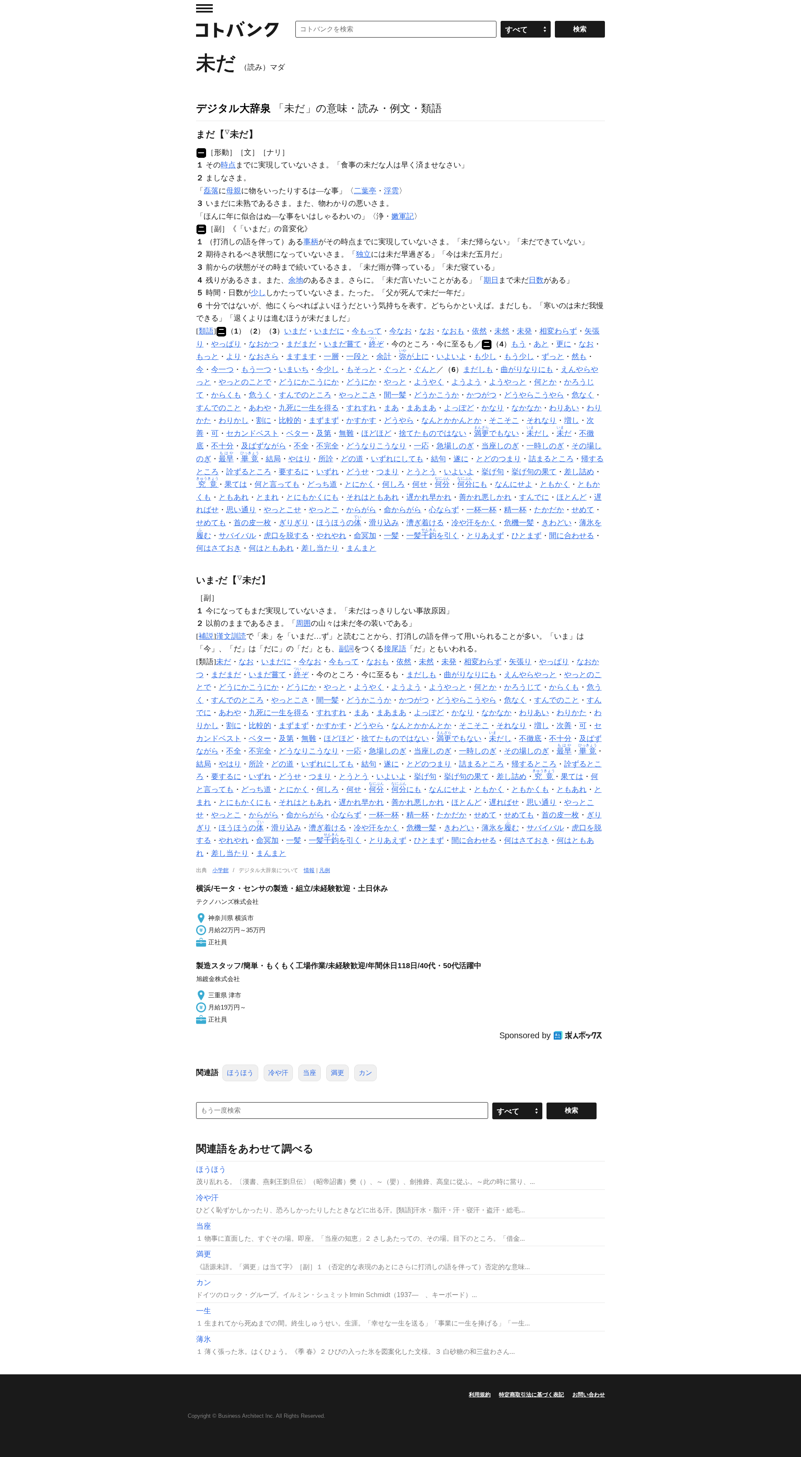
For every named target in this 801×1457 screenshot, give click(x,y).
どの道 (352, 459)
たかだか (549, 510)
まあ (391, 408)
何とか (545, 382)
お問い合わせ (588, 1394)
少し (258, 292)
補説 (206, 636)
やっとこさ (357, 395)
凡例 (324, 870)
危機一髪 (519, 523)
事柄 (310, 242)
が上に (414, 356)
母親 (233, 191)
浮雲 (391, 191)
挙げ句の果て (534, 472)
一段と (357, 356)
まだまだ (301, 344)
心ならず (444, 510)
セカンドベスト (252, 433)
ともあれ (234, 497)
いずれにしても (397, 459)
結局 (273, 459)
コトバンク (237, 29)
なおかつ (264, 344)
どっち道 (322, 484)
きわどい (557, 523)
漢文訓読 (231, 636)
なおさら (264, 356)
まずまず (324, 420)
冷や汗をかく (473, 523)
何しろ (393, 484)
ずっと (553, 356)
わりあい (564, 408)
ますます (301, 356)
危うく (260, 395)
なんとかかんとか (451, 420)
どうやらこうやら (534, 395)
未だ (223, 662)
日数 (536, 280)
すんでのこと (218, 408)
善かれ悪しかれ (485, 497)
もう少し (519, 356)
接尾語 (395, 649)
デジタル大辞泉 (233, 108)
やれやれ (331, 535)
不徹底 (530, 738)
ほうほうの (338, 523)
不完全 (327, 446)
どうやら (399, 420)
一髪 (391, 535)
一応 (421, 446)
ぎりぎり (294, 523)
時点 (228, 165)
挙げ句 (492, 472)
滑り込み (384, 523)
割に (263, 420)
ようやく (429, 382)
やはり (299, 459)
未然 (501, 331)
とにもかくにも (312, 497)
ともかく (555, 484)
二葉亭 (365, 191)
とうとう (421, 472)
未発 (524, 331)
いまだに (329, 331)
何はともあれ (271, 548)
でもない (496, 433)
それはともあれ (372, 497)
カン (365, 1072)
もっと (207, 356)
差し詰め (579, 472)
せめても (211, 523)
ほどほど (376, 433)
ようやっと (507, 382)
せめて (583, 510)
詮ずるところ (248, 472)
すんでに (534, 497)
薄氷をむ (500, 828)
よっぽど (459, 408)
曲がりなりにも (527, 369)
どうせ (357, 472)
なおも (453, 331)
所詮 (325, 459)
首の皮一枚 (252, 523)
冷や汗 (278, 1072)
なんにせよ (513, 484)
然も (579, 356)
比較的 (290, 420)
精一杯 (515, 510)
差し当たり (320, 548)
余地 (295, 280)
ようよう (466, 382)
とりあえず (485, 535)
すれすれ (361, 408)
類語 (206, 331)
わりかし (234, 420)
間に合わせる (571, 535)
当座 (309, 1072)
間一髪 (395, 395)
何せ (419, 484)
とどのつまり (498, 459)
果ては (235, 484)
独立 (363, 254)
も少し (485, 356)
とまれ (267, 497)
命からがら (402, 510)
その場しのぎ (526, 751)
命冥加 (365, 535)
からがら (361, 510)
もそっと (361, 369)
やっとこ (324, 510)
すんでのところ (305, 395)
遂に (461, 459)
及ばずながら (263, 446)
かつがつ (481, 395)
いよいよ (451, 356)
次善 (564, 725)
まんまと (361, 548)
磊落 (211, 191)
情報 (309, 870)
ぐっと (395, 369)
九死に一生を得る (309, 408)
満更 (337, 1072)
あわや (260, 408)
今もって (367, 331)
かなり (492, 408)
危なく (583, 395)
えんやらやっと (530, 674)
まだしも (478, 369)
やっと (395, 382)
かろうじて (523, 687)
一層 (331, 356)
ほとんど (572, 497)
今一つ (222, 369)
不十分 (222, 446)
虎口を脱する (286, 535)
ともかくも (530, 789)
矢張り (520, 662)
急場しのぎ (455, 446)
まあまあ (421, 408)
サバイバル (237, 535)
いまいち (294, 369)
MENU (204, 8)
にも (472, 484)
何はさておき (218, 548)
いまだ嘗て (342, 344)
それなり (541, 420)
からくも (226, 395)
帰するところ (534, 764)
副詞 (346, 649)
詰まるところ (551, 459)
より (233, 356)
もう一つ (256, 369)
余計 (383, 356)
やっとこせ (282, 510)
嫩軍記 (402, 216)
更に (563, 344)
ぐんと (425, 369)
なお (426, 331)
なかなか (526, 408)
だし (537, 433)
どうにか (361, 382)
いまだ (295, 331)
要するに (294, 472)
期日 (491, 280)
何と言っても (277, 484)
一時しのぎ (545, 446)
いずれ (327, 472)
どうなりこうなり (376, 446)
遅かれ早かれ (428, 497)
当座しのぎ (500, 446)
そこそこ (504, 420)
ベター (297, 433)
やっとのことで (245, 382)
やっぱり (226, 344)
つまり (387, 472)
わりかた (572, 712)
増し (571, 420)
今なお (400, 331)
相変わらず (558, 331)
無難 (346, 433)
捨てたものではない (432, 433)
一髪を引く (432, 535)
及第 (323, 433)
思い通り (241, 510)
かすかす (361, 420)
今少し (327, 369)
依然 (479, 331)
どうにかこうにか (309, 382)
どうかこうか (436, 395)
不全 (301, 446)
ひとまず (526, 535)
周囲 (303, 623)
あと (541, 344)
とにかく (360, 484)
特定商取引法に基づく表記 (531, 1394)
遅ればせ (504, 802)
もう (518, 344)
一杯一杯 (481, 510)
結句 (438, 459)
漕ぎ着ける (425, 523)
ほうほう (240, 1072)
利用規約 (480, 1394)
